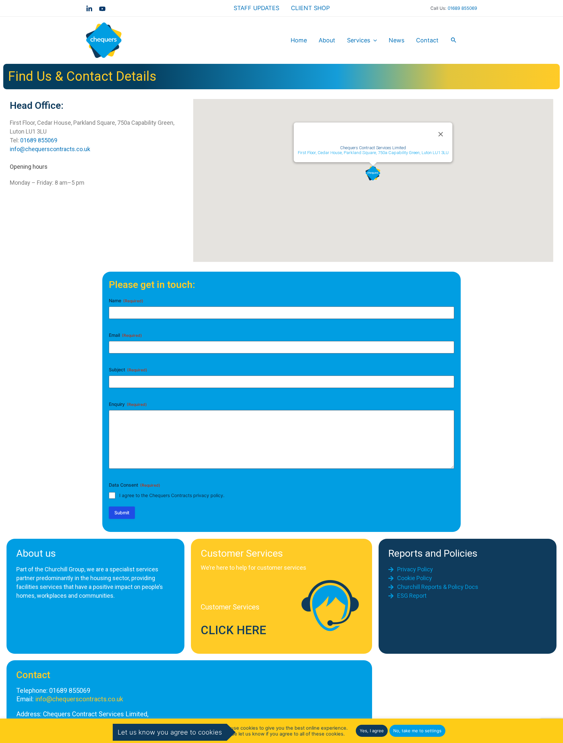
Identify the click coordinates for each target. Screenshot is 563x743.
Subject (128, 369)
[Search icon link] (454, 40)
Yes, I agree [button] (372, 730)
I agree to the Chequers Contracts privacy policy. (171, 495)
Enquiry (128, 404)
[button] (373, 173)
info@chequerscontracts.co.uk (50, 149)
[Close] (441, 134)
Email (125, 335)
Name (126, 300)
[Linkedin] (89, 9)
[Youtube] (102, 9)
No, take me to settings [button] (417, 730)
